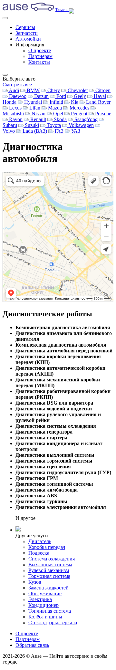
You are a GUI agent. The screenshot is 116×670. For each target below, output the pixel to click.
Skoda (60, 119)
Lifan (34, 107)
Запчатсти (26, 33)
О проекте (39, 50)
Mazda (54, 107)
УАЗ (75, 131)
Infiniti (55, 102)
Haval (99, 96)
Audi (13, 90)
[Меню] (5, 18)
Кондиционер (43, 605)
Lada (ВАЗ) (34, 131)
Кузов (34, 582)
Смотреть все (17, 84)
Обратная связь (32, 645)
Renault (37, 119)
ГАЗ (58, 131)
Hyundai (32, 102)
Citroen (102, 90)
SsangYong (85, 119)
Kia (74, 102)
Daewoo (17, 96)
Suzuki (31, 125)
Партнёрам (40, 56)
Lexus (15, 107)
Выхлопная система (50, 564)
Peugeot (78, 113)
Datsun (41, 96)
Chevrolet (77, 90)
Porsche (102, 113)
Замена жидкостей (48, 587)
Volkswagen (80, 125)
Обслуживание (45, 593)
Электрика (40, 599)
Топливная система (49, 611)
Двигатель (39, 541)
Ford (60, 96)
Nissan (37, 113)
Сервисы (25, 27)
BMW (32, 90)
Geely (79, 96)
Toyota (53, 125)
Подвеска (38, 553)
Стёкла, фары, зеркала (52, 622)
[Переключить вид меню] (5, 75)
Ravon (15, 119)
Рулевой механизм (48, 570)
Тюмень (62, 9)
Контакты (39, 62)
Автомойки (28, 39)
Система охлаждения (51, 558)
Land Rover (98, 102)
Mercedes (78, 107)
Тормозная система (49, 576)
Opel (57, 113)
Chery (53, 90)
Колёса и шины (45, 616)
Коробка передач (46, 547)
